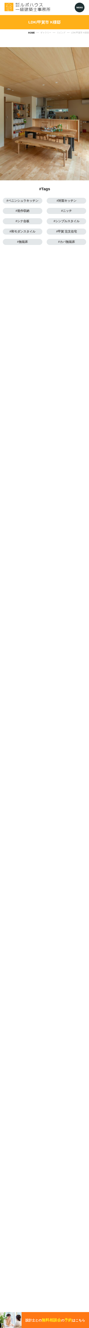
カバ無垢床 (67, 241)
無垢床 (23, 241)
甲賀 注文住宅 (67, 231)
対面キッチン (67, 200)
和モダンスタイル (23, 231)
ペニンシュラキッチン (23, 200)
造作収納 (23, 210)
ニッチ (67, 210)
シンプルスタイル (67, 221)
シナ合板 (23, 221)
